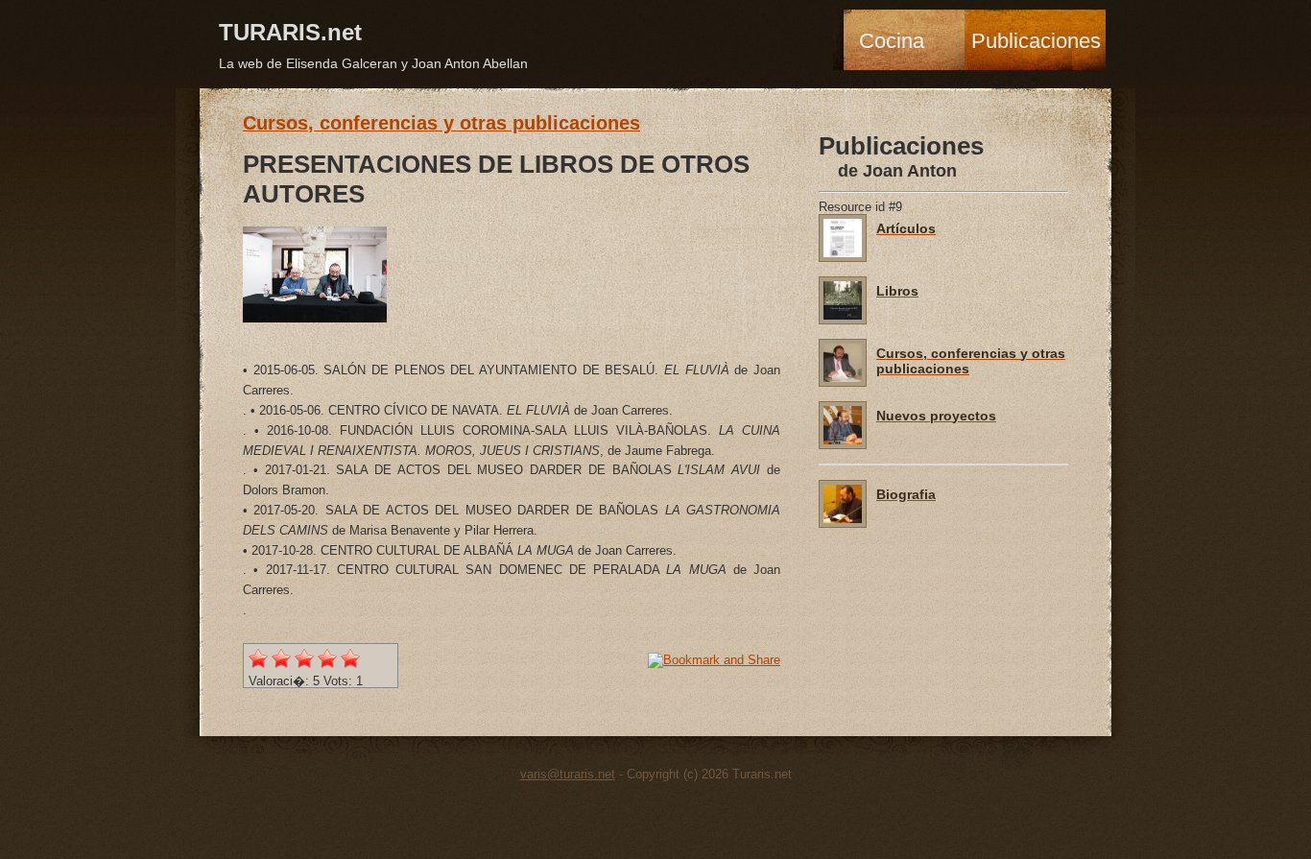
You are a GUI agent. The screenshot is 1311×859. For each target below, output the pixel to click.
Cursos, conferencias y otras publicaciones (441, 122)
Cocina (891, 41)
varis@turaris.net (567, 774)
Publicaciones (1036, 41)
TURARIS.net (290, 32)
